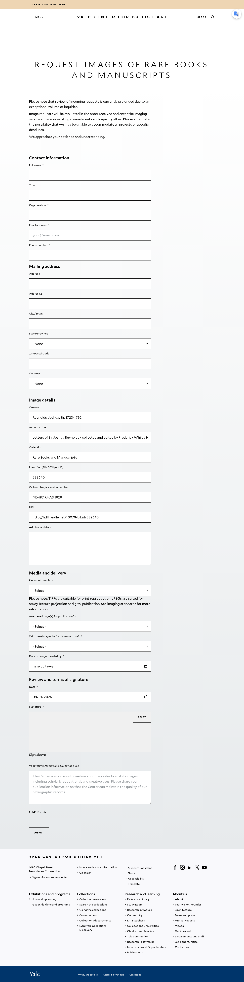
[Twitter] (197, 867)
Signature (35, 706)
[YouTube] (204, 867)
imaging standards (121, 604)
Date (32, 686)
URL (32, 507)
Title (32, 185)
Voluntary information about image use (54, 765)
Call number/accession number (49, 487)
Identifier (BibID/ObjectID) (46, 467)
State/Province (39, 333)
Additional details (40, 527)
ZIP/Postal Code (39, 353)
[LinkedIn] (189, 867)
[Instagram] (182, 867)
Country (34, 373)
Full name (35, 165)
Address (34, 273)
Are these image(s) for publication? (52, 616)
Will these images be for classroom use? (54, 636)
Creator (34, 407)
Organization (37, 205)
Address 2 (35, 293)
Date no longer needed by (45, 656)
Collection (36, 447)
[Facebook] (175, 867)
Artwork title (37, 427)
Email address (38, 225)
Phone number (38, 245)
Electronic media (40, 580)
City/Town (36, 313)
